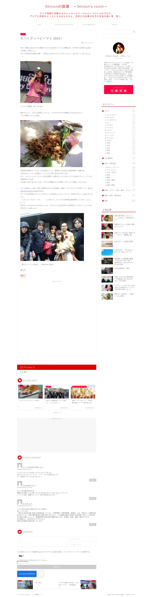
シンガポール (120, 120)
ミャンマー (120, 135)
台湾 (120, 145)
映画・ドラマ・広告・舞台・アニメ (119, 190)
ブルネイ (120, 125)
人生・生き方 (120, 172)
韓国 (120, 150)
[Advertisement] (56, 297)
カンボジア (120, 117)
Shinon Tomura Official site (64, 24)
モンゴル (120, 138)
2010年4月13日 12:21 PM (24, 487)
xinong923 (27, 485)
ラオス (23, 34)
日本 (121, 148)
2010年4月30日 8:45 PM (24, 505)
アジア (119, 111)
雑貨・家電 (120, 185)
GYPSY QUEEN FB (89, 24)
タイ (120, 122)
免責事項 (37, 594)
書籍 (120, 177)
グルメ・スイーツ (121, 167)
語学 (120, 182)
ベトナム (121, 127)
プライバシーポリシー (25, 594)
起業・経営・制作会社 (119, 195)
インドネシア (120, 115)
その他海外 (119, 158)
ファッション (120, 170)
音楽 (119, 201)
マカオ (120, 130)
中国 (121, 143)
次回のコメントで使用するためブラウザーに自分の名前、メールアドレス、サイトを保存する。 (55, 552)
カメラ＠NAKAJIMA (31, 467)
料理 (120, 175)
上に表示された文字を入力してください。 (33, 560)
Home (39, 24)
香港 (121, 153)
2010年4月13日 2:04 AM (24, 469)
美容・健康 (120, 180)
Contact (114, 24)
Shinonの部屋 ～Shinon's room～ (76, 6)
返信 (93, 480)
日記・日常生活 (119, 163)
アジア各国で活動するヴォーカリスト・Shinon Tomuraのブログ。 (76, 14)
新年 (23, 275)
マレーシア (120, 132)
